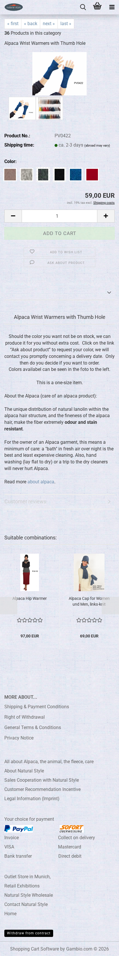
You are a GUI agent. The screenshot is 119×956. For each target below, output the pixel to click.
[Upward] (103, 947)
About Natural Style (24, 771)
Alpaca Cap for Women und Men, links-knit (89, 601)
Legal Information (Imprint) (32, 798)
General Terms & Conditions (32, 727)
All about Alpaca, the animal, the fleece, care (49, 761)
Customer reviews (25, 501)
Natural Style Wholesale (28, 895)
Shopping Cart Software (34, 949)
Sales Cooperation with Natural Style (41, 780)
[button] (13, 216)
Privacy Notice (19, 738)
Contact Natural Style (26, 904)
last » (65, 23)
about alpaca (40, 482)
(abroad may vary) (97, 145)
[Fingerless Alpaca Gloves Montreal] (59, 73)
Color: (10, 161)
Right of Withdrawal (24, 717)
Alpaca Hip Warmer (29, 598)
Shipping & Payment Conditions (36, 706)
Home (10, 913)
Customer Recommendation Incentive (42, 789)
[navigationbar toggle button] (112, 7)
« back (30, 23)
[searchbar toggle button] (83, 7)
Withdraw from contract (29, 933)
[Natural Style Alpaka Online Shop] (11, 7)
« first (12, 23)
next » (49, 23)
